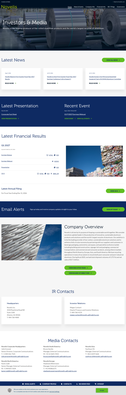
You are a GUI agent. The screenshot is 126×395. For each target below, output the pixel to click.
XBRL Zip (56, 173)
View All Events (83, 118)
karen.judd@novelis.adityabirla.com (14, 371)
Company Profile (48, 384)
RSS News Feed (83, 384)
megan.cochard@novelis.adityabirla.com (84, 315)
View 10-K (114, 191)
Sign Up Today (112, 209)
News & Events (78, 7)
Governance (121, 7)
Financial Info (101, 7)
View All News (112, 60)
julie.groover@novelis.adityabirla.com (15, 356)
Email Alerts (28, 384)
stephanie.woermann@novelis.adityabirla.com (60, 371)
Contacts (66, 384)
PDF (57, 155)
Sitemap (99, 384)
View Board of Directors (79, 273)
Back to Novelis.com (119, 1)
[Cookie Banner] (63, 390)
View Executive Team (77, 268)
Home (70, 7)
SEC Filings (111, 7)
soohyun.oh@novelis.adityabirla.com (98, 356)
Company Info (90, 7)
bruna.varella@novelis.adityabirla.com (57, 356)
